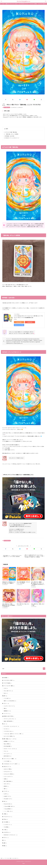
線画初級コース (7, 710)
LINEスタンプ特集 (8, 769)
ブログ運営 (6, 822)
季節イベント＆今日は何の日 (10, 700)
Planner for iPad (8, 803)
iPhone (5, 819)
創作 (5, 695)
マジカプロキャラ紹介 (8, 680)
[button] (5, 100)
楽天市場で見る (30, 322)
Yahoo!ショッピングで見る (19, 324)
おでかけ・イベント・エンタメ (10, 748)
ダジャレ (5, 837)
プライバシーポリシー (20, 861)
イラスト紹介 (7, 698)
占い (5, 723)
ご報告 (5, 814)
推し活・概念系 (7, 743)
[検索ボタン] (45, 1)
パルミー (6, 703)
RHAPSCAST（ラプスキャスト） (10, 834)
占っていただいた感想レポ (9, 736)
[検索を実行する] (44, 668)
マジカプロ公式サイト (23, 1)
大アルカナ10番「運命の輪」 (11, 132)
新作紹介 (6, 786)
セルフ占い (6, 728)
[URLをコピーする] (41, 100)
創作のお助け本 (7, 756)
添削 (5, 708)
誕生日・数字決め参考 (8, 721)
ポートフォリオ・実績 (8, 685)
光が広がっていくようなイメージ (12, 138)
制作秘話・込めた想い (10, 136)
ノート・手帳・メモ (8, 811)
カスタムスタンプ (8, 771)
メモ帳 (5, 829)
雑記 (5, 845)
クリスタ (6, 791)
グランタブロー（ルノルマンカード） (11, 726)
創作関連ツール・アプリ (9, 741)
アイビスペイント (7, 816)
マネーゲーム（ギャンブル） (10, 718)
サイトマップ (28, 861)
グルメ (6, 751)
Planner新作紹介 (8, 808)
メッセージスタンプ (8, 776)
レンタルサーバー (8, 824)
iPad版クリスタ (7, 796)
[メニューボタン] (1, 1)
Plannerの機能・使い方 (10, 806)
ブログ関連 (6, 827)
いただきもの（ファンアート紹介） (11, 763)
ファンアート (6, 713)
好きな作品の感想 (8, 746)
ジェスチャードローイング (9, 706)
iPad (5, 801)
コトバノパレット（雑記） (9, 758)
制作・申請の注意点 (8, 781)
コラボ (6, 688)
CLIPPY (6, 793)
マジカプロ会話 (7, 683)
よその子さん (6, 832)
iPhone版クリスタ (8, 798)
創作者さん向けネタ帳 (8, 716)
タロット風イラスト (7, 107)
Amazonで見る (19, 322)
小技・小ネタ (7, 783)
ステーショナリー (8, 753)
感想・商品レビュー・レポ (9, 738)
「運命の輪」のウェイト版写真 (11, 134)
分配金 (6, 778)
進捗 (5, 788)
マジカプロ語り (7, 761)
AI (4, 840)
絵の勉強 (5, 677)
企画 (5, 843)
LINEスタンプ (7, 766)
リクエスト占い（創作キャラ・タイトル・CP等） (13, 733)
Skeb (6, 693)
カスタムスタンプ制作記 (9, 774)
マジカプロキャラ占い (8, 731)
